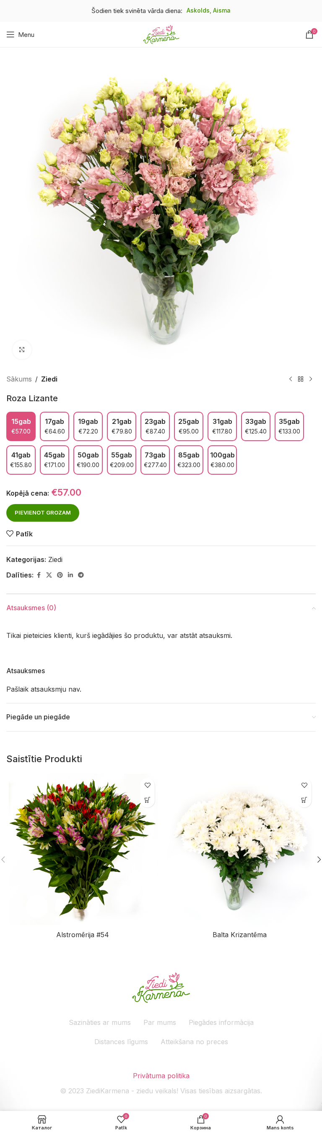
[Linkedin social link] (70, 575)
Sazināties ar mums (100, 1022)
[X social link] (49, 575)
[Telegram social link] (80, 575)
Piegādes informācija (221, 1022)
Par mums (159, 1022)
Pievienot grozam (43, 512)
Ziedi (49, 379)
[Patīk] (147, 785)
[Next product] (311, 379)
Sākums (19, 379)
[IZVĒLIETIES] (147, 800)
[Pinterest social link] (60, 575)
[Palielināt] (22, 349)
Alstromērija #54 (82, 934)
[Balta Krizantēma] (239, 850)
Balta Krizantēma (240, 934)
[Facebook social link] (39, 575)
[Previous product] (291, 379)
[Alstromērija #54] (82, 850)
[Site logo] (161, 33)
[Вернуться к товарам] (301, 379)
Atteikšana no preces (194, 1041)
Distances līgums (121, 1041)
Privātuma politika (161, 1075)
